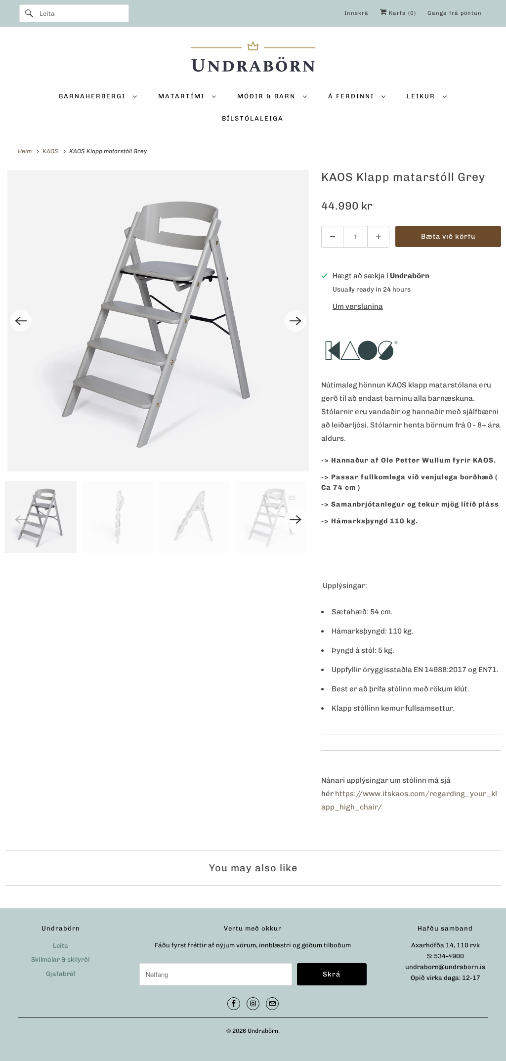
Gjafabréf (61, 973)
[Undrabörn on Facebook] (233, 1003)
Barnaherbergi (93, 96)
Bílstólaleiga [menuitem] (253, 118)
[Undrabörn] (253, 58)
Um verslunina (358, 306)
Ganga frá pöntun (454, 13)
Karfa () (401, 13)
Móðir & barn (267, 96)
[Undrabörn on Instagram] (253, 1003)
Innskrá (356, 13)
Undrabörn (263, 1030)
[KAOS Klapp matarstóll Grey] (158, 320)
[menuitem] (98, 96)
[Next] (295, 321)
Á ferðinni (352, 96)
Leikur (422, 96)
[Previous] (21, 321)
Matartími (182, 96)
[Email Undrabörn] (272, 1003)
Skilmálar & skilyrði (60, 959)
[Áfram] (29, 13)
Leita (60, 945)
